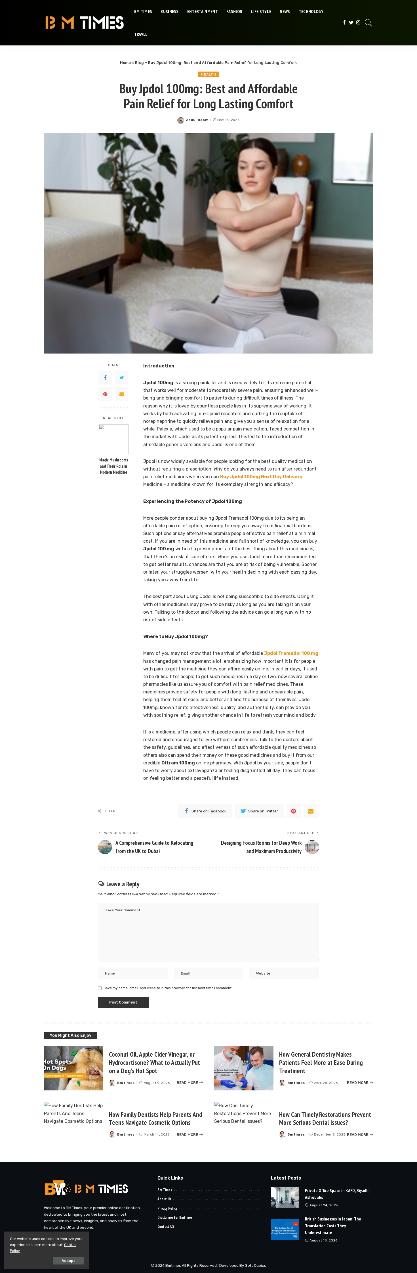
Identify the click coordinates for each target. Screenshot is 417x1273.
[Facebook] (344, 22)
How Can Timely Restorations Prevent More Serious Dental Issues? (325, 1118)
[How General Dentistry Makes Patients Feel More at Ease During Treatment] (243, 1068)
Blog (139, 62)
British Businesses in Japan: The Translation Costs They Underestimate (333, 1225)
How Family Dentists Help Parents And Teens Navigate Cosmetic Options (155, 1118)
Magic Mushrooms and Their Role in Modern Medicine (113, 466)
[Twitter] (351, 22)
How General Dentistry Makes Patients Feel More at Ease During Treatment (321, 1062)
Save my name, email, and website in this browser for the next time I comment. (168, 988)
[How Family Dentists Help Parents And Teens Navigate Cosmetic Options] (73, 1124)
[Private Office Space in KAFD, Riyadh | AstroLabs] (285, 1197)
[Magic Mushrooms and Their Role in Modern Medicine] (114, 439)
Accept (68, 1261)
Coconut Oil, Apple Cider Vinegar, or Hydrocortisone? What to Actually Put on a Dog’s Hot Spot (154, 1062)
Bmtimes (125, 1082)
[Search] (368, 22)
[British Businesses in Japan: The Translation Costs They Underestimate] (285, 1229)
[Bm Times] (85, 23)
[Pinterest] (105, 394)
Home (125, 62)
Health (208, 74)
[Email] (122, 394)
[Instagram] (358, 22)
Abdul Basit (197, 120)
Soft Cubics (255, 1265)
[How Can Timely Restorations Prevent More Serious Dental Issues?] (243, 1124)
